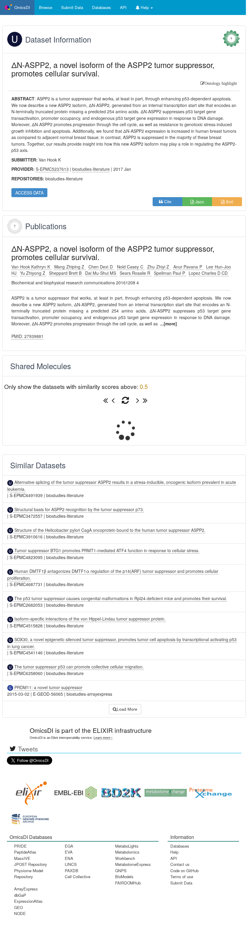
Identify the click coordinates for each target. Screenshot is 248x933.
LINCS (71, 864)
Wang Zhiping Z (70, 267)
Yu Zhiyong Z (33, 273)
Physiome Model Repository (28, 873)
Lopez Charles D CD (209, 273)
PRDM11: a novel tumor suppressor (47, 687)
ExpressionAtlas (28, 901)
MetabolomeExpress (133, 864)
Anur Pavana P (188, 267)
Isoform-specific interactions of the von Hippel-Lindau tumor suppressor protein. (89, 619)
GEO (18, 907)
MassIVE (22, 858)
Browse (45, 7)
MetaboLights (127, 846)
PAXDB (71, 870)
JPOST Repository (30, 864)
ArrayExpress (26, 889)
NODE (20, 913)
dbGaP (20, 895)
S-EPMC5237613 (52, 169)
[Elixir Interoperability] (29, 791)
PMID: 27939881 (27, 336)
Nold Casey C (131, 267)
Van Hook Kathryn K (31, 267)
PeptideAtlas (25, 852)
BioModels (124, 876)
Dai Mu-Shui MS (101, 273)
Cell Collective (77, 876)
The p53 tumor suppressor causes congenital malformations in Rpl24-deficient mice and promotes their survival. (120, 598)
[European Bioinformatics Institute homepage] (74, 791)
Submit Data (181, 883)
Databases (101, 7)
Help (174, 852)
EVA (69, 852)
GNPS (121, 870)
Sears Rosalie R (135, 273)
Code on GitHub (184, 870)
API (173, 858)
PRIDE (20, 846)
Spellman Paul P (170, 273)
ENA (69, 858)
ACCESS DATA (29, 193)
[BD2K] (119, 791)
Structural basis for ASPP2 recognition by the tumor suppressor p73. (78, 509)
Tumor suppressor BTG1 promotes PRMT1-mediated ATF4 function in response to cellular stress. (106, 550)
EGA (69, 846)
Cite (169, 201)
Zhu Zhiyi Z (159, 267)
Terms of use (181, 876)
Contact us (180, 864)
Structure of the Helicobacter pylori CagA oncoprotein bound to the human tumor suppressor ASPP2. (109, 530)
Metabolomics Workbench (127, 855)
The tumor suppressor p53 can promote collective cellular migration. (78, 667)
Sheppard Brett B (66, 273)
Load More (127, 709)
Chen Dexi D (101, 267)
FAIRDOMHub (128, 883)
